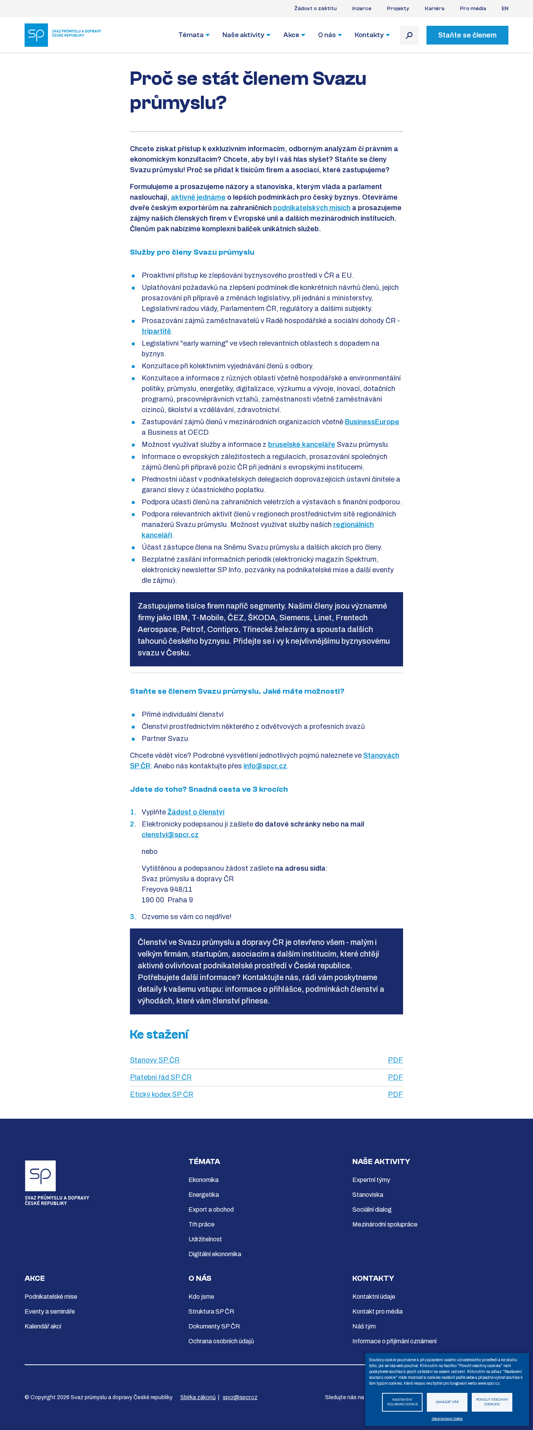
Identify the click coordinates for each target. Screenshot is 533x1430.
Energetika (203, 1194)
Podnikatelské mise (51, 1296)
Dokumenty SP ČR (214, 1326)
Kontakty (369, 35)
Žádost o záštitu (315, 8)
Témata (191, 35)
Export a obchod (211, 1209)
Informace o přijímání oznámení (394, 1341)
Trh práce (201, 1224)
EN (505, 8)
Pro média (473, 8)
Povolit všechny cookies (492, 1402)
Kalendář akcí (43, 1326)
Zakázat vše (447, 1402)
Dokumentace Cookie (447, 1419)
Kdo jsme (201, 1296)
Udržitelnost (205, 1239)
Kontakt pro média (377, 1311)
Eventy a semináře (50, 1311)
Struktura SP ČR (211, 1311)
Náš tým (364, 1326)
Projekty (398, 8)
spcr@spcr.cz (240, 1397)
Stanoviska (367, 1194)
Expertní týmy (371, 1179)
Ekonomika (203, 1179)
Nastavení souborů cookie (402, 1402)
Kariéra (434, 8)
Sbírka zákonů (198, 1397)
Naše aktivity (243, 35)
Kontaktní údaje (373, 1296)
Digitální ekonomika (214, 1254)
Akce (291, 35)
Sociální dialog (372, 1209)
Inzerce (361, 8)
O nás (327, 35)
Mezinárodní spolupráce (385, 1224)
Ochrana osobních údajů (221, 1341)
